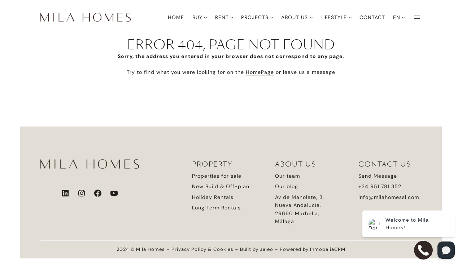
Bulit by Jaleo (256, 249)
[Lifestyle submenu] (350, 17)
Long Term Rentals (216, 207)
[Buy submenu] (205, 17)
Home (176, 17)
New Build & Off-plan (220, 186)
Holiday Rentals (213, 197)
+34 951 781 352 (379, 186)
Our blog (286, 186)
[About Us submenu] (311, 17)
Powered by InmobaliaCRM (312, 249)
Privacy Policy (188, 249)
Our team (287, 176)
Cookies (223, 249)
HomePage (260, 72)
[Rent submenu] (231, 17)
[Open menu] (417, 17)
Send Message (377, 176)
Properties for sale (216, 176)
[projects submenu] (271, 17)
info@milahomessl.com (388, 197)
